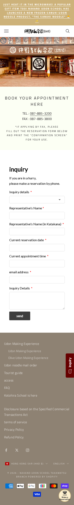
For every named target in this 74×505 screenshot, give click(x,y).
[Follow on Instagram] (27, 450)
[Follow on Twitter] (17, 450)
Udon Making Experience (21, 343)
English (59, 463)
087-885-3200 (41, 113)
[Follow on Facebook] (6, 450)
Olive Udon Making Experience (28, 357)
